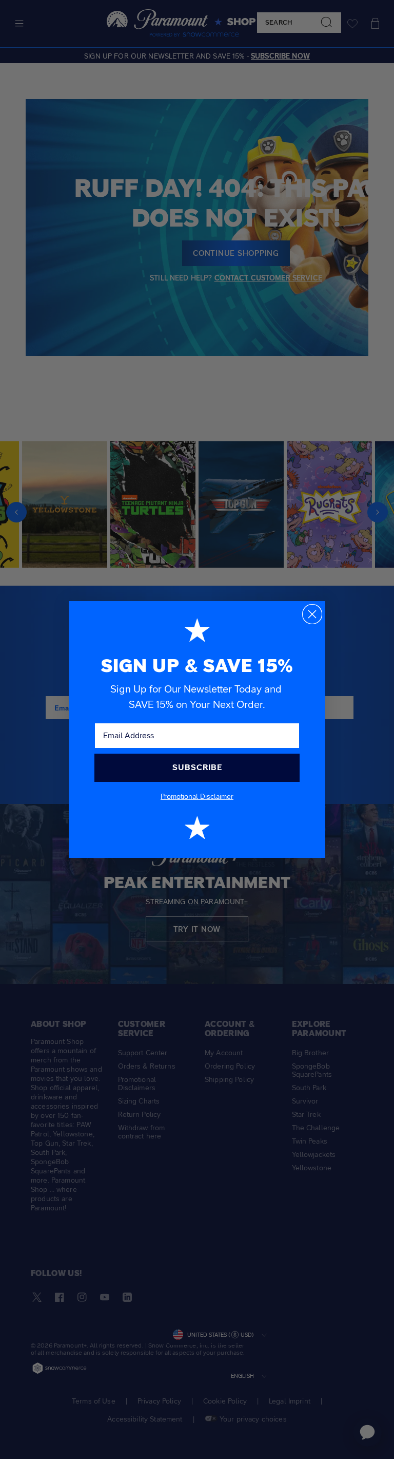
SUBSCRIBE (197, 767)
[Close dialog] (312, 614)
